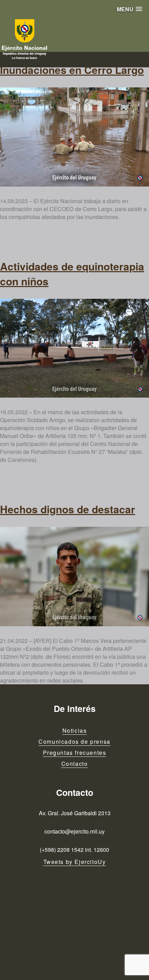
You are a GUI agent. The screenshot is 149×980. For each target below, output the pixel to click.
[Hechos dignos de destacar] (74, 576)
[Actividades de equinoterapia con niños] (74, 348)
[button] (129, 9)
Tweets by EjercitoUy (74, 862)
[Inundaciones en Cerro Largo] (74, 137)
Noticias (74, 730)
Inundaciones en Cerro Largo (72, 69)
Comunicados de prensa (74, 741)
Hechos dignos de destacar (67, 509)
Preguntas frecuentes (74, 753)
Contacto (74, 764)
